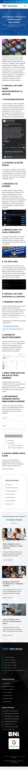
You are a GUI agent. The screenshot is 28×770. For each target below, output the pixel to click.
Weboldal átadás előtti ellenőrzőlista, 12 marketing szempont (14, 572)
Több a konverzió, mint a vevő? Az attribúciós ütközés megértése (14, 534)
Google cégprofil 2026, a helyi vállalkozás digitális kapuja (14, 610)
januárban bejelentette (17, 56)
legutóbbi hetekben (17, 69)
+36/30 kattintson (9, 657)
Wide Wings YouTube (10, 667)
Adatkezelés (13, 760)
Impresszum (19, 760)
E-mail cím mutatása (10, 660)
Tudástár (10, 24)
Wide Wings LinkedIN (10, 665)
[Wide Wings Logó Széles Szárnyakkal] (12, 648)
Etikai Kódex (7, 760)
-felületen (12, 343)
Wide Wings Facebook (11, 662)
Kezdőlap (4, 24)
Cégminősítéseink (14, 762)
